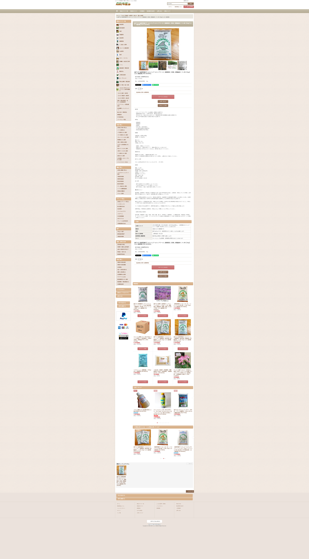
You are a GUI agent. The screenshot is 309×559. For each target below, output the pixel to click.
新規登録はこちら (178, 6)
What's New (178, 503)
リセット (190, 463)
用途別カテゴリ (140, 505)
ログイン (170, 6)
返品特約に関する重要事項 (142, 92)
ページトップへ (191, 491)
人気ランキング (140, 512)
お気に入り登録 (163, 105)
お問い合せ (120, 296)
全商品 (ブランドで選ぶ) (123, 201)
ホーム (118, 503)
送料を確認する (122, 306)
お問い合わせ (163, 101)
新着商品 (138, 508)
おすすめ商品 (139, 510)
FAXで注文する (122, 302)
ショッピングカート (121, 508)
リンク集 (119, 512)
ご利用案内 (178, 508)
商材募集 (158, 508)
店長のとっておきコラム (123, 292)
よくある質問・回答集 (161, 503)
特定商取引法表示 (179, 505)
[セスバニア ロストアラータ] (163, 44)
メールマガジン (121, 289)
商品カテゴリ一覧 (140, 503)
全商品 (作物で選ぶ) (122, 127)
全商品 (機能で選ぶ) (122, 170)
